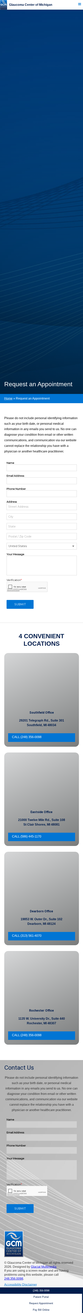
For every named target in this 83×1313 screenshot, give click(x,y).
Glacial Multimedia (43, 1266)
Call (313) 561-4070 (27, 935)
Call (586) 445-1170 (26, 836)
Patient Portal (41, 1296)
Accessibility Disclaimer (20, 1284)
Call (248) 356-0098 (27, 737)
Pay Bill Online (41, 1309)
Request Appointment (41, 1303)
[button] (81, 5)
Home (8, 398)
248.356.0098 (13, 1278)
